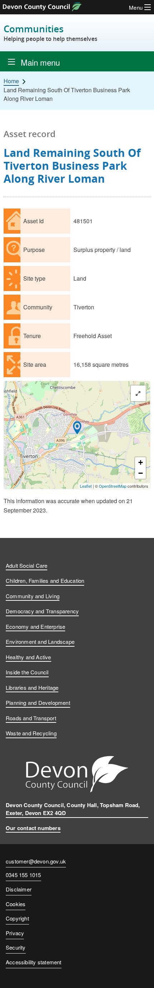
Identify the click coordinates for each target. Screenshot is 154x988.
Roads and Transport (31, 718)
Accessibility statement (34, 962)
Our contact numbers (33, 828)
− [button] (140, 473)
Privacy (15, 933)
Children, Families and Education (45, 580)
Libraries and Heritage (32, 687)
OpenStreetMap (112, 486)
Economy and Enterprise (35, 626)
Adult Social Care (26, 565)
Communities (50, 33)
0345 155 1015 (23, 875)
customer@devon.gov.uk (36, 861)
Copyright (17, 918)
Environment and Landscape (40, 641)
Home (11, 81)
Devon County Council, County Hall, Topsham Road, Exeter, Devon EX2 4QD (73, 809)
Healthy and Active (28, 657)
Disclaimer (19, 889)
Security (16, 947)
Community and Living (32, 596)
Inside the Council (27, 672)
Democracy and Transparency (42, 611)
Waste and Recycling (31, 733)
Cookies (15, 904)
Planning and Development (38, 702)
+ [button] (140, 462)
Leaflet (86, 486)
